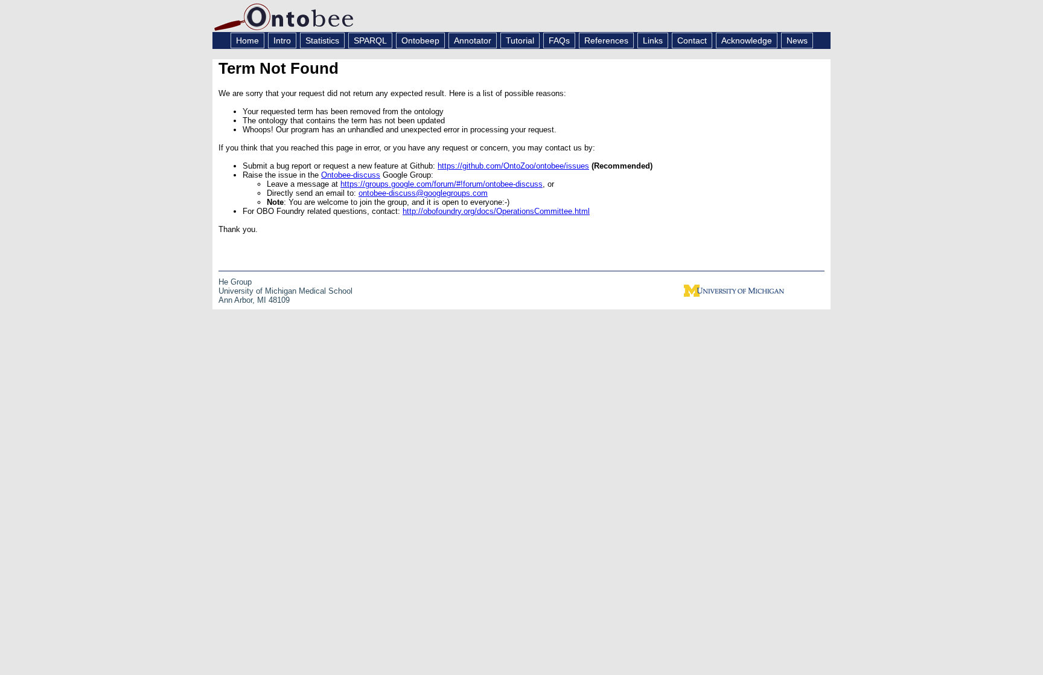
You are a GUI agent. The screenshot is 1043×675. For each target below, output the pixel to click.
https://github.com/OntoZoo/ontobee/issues (513, 165)
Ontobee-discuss (350, 174)
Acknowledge (746, 40)
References (606, 40)
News (797, 40)
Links (653, 40)
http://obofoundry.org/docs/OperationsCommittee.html (496, 211)
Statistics (322, 40)
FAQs (559, 40)
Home (247, 40)
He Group (235, 281)
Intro (282, 40)
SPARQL (370, 40)
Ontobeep (420, 40)
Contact (692, 40)
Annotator (472, 40)
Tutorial (520, 40)
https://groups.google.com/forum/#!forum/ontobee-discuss (441, 184)
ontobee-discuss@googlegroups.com (423, 193)
